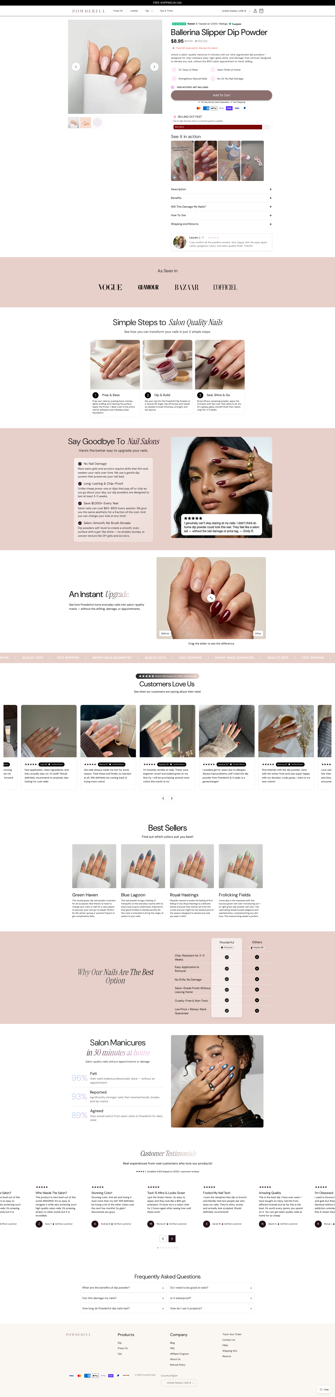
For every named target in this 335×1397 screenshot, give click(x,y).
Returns (226, 1356)
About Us (175, 1359)
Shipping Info (229, 1350)
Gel (120, 1353)
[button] (148, 10)
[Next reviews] (171, 798)
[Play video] (174, 177)
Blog (172, 1342)
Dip (120, 1342)
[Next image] (154, 66)
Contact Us (228, 1339)
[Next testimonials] (172, 1238)
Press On (123, 1348)
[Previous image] (76, 66)
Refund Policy (177, 1364)
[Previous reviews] (163, 798)
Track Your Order (231, 1334)
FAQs (225, 1345)
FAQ (172, 1348)
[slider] (211, 598)
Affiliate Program (179, 1353)
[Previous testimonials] (162, 1238)
